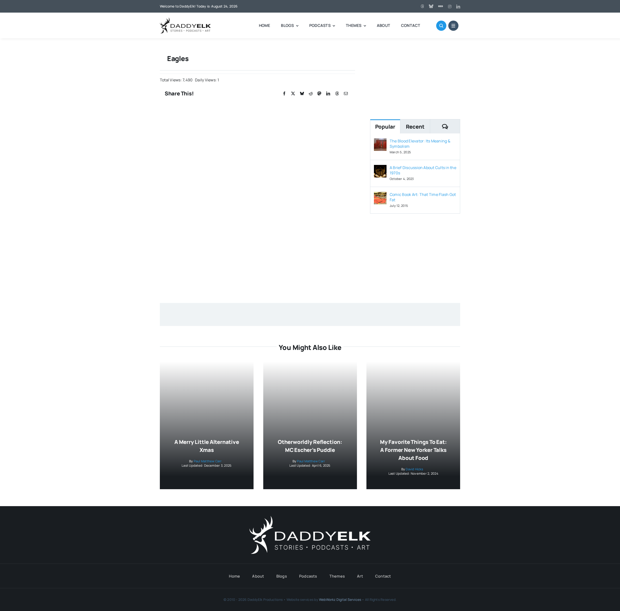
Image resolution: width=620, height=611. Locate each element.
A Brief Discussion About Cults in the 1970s (423, 170)
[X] (293, 93)
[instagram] (449, 6)
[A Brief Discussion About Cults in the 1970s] (380, 168)
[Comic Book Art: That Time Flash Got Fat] (380, 195)
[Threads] (422, 6)
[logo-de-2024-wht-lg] (310, 517)
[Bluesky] (302, 93)
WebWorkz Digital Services (340, 599)
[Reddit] (310, 93)
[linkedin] (458, 6)
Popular (385, 126)
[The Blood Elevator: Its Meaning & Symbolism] (380, 141)
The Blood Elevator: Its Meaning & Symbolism (420, 143)
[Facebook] (284, 93)
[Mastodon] (319, 93)
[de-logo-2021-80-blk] (185, 19)
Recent (415, 126)
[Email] (345, 93)
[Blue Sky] (431, 6)
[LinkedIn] (328, 93)
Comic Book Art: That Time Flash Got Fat (423, 197)
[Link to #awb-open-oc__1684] (453, 26)
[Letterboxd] (440, 6)
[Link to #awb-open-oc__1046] (441, 26)
